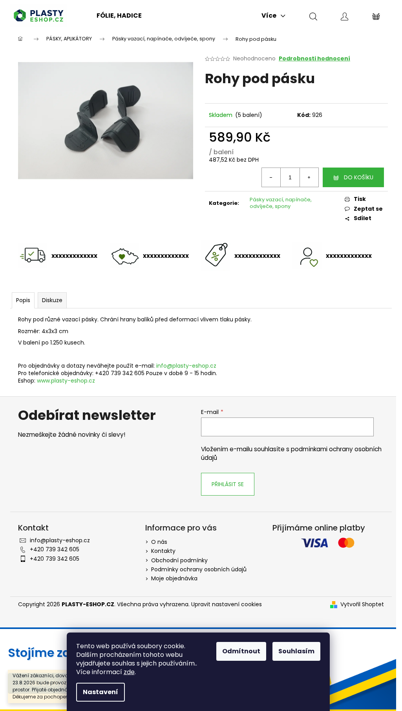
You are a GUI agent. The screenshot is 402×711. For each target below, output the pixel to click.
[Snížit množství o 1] (271, 177)
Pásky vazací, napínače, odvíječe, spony (281, 203)
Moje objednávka (174, 578)
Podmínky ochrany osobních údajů (199, 569)
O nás (159, 542)
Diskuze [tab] (52, 300)
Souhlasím (296, 651)
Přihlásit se (228, 484)
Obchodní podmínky (179, 560)
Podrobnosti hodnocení (314, 58)
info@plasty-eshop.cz (186, 366)
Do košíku (358, 177)
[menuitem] (119, 15)
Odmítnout (241, 651)
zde (129, 671)
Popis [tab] (23, 300)
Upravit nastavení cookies (226, 604)
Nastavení (100, 691)
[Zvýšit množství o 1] (309, 177)
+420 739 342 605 (54, 549)
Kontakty (163, 551)
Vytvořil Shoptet (362, 604)
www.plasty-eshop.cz (66, 381)
